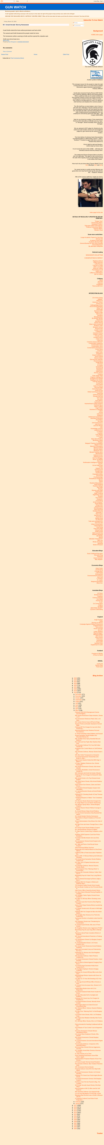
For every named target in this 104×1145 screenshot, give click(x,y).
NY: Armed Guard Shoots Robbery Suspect (87, 827)
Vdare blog (99, 527)
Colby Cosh (99, 339)
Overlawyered (99, 469)
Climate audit (99, 336)
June (77, 705)
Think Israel (99, 667)
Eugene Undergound (97, 377)
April (76, 708)
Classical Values (98, 333)
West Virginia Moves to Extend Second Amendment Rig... (86, 1005)
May (76, 707)
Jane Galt (100, 577)
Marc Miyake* (99, 559)
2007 (75, 1123)
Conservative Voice (97, 346)
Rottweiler (100, 499)
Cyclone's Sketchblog (96, 609)
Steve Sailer (99, 514)
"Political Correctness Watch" (94, 227)
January (77, 1103)
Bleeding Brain (98, 317)
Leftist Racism (99, 264)
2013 (75, 1112)
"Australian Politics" (97, 224)
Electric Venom (98, 372)
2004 (75, 1128)
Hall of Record (98, 402)
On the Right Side (97, 465)
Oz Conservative (98, 603)
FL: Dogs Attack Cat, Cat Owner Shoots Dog (88, 802)
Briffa (101, 621)
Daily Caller (99, 352)
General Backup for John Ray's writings (91, 243)
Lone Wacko (99, 434)
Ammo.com (99, 303)
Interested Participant (97, 418)
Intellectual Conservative (95, 417)
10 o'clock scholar (97, 297)
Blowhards (100, 319)
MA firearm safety (98, 440)
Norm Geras (99, 627)
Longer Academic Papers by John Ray (92, 237)
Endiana (100, 374)
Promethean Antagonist (96, 478)
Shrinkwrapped (98, 508)
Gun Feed (100, 397)
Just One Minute (98, 425)
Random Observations (96, 483)
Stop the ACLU (98, 515)
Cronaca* (100, 350)
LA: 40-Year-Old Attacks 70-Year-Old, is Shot (88, 1093)
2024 (75, 681)
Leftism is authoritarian (96, 272)
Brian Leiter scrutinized (96, 324)
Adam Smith (99, 568)
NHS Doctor (99, 636)
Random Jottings (98, 486)
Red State (100, 487)
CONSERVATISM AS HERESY (93, 258)
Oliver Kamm (99, 637)
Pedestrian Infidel (98, 474)
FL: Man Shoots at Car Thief (83, 1053)
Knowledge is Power (97, 428)
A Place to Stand (98, 655)
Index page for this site (96, 212)
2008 (75, 1121)
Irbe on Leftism (98, 274)
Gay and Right (98, 387)
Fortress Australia (98, 597)
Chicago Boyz (99, 571)
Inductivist (100, 414)
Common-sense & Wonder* (95, 342)
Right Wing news (98, 494)
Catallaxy (100, 596)
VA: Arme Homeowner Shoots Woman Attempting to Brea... (86, 1031)
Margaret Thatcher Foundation (94, 443)
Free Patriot (99, 384)
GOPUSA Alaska (98, 394)
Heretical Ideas (98, 405)
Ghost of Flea (99, 390)
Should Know (99, 506)
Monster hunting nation (96, 452)
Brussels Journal (98, 327)
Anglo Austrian (98, 619)
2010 (75, 1118)
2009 (75, 1119)
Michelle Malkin (98, 449)
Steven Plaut (99, 665)
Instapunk (100, 415)
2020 (75, 689)
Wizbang (100, 543)
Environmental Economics (95, 575)
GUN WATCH (15, 7)
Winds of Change (98, 542)
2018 (75, 692)
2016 (75, 1107)
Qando (101, 480)
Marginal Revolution (97, 581)
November (78, 696)
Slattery (100, 605)
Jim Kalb (100, 421)
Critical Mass (99, 349)
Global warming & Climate (95, 392)
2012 (75, 1114)
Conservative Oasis (97, 344)
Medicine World (98, 447)
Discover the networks (96, 359)
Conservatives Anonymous (95, 347)
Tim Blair (100, 606)
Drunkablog (99, 367)
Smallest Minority (98, 511)
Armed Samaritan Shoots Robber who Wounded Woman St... (86, 736)
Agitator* (100, 299)
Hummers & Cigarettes (96, 409)
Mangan (100, 442)
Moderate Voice (98, 450)
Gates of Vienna (98, 386)
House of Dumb (98, 628)
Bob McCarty (99, 321)
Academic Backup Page (96, 242)
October (77, 698)
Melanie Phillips (98, 634)
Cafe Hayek (99, 572)
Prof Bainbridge (98, 477)
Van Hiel (100, 281)
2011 (75, 1116)
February (78, 1101)
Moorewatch (99, 453)
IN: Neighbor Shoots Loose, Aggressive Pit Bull (88, 928)
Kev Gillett (100, 599)
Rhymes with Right (97, 490)
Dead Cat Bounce (97, 355)
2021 (75, 687)
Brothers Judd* (98, 325)
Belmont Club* (98, 311)
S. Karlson (100, 578)
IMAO (101, 411)
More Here (6, 40)
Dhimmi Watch (98, 358)
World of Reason (98, 544)
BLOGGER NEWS (97, 318)
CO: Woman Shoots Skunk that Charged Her (88, 801)
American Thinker (97, 302)
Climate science (98, 337)
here (87, 165)
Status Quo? (99, 271)
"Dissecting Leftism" (97, 222)
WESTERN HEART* (97, 608)
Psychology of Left (97, 269)
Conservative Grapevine (96, 343)
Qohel (101, 481)
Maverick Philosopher (96, 446)
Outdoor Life (99, 468)
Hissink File (99, 600)
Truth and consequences (95, 521)
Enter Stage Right (97, 375)
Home (35, 54)
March (77, 710)
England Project (98, 625)
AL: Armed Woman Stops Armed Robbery (87, 811)
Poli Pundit (99, 475)
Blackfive (100, 315)
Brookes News (98, 594)
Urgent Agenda (98, 525)
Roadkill (100, 496)
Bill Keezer (99, 314)
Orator (101, 467)
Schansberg (99, 500)
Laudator (100, 433)
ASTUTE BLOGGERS (96, 306)
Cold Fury (100, 340)
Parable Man (99, 471)
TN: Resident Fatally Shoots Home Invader (87, 885)
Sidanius (100, 283)
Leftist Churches (98, 262)
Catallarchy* (99, 331)
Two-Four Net (99, 522)
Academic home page (96, 240)
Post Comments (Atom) (17, 58)
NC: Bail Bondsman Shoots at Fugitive (86, 829)
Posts (76, 22)
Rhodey (100, 489)
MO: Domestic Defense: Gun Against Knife (87, 1091)
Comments (77, 25)
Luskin (101, 437)
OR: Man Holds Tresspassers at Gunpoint (87, 755)
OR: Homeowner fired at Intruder (84, 1067)
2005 (75, 1127)
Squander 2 (99, 512)
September (78, 699)
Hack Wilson (99, 400)
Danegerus (99, 353)
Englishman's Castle (97, 644)
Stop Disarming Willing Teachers (84, 847)
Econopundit (99, 574)
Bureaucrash (99, 328)
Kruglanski (100, 284)
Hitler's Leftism (98, 406)
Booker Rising (98, 322)
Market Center (99, 444)
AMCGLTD (99, 300)
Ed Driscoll (99, 368)
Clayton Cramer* (98, 334)
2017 (75, 1105)
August (77, 701)
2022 (75, 685)
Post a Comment (7, 51)
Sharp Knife (99, 505)
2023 (75, 683)
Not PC (100, 464)
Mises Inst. (100, 583)
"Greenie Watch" (98, 228)
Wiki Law (100, 540)
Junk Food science (97, 422)
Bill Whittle (100, 536)
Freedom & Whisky (97, 653)
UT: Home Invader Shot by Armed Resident (87, 1062)
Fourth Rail (99, 383)
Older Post (66, 54)
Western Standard (97, 534)
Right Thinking (98, 493)
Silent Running (98, 509)
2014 (75, 1110)
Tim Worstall (99, 519)
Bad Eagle (100, 309)
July (76, 703)
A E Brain (100, 593)
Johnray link (99, 239)
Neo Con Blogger (98, 458)
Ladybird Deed (98, 430)
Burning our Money (97, 622)
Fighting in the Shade (96, 380)
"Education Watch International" (93, 225)
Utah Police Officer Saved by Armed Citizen (87, 890)
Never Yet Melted (98, 459)
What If (101, 537)
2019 (75, 690)
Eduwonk (100, 556)
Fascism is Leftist (98, 265)
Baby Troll (100, 308)
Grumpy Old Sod (98, 396)
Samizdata (100, 640)
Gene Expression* (97, 389)
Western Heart (98, 230)
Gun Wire (100, 399)
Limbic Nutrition (98, 631)
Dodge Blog (99, 362)
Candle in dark (98, 330)
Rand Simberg (98, 484)
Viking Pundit (99, 530)
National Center (98, 455)
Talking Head (99, 518)
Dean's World (99, 356)
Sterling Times (98, 643)
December (78, 694)
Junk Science (99, 424)
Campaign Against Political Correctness (91, 624)
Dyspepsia (100, 369)
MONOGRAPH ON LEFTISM (94, 255)
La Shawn (100, 431)
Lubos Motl (99, 436)
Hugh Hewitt (99, 408)
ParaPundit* (99, 472)
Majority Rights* (98, 633)
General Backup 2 (97, 244)
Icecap (101, 412)
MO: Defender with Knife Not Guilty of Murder (88, 773)
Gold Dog (100, 393)
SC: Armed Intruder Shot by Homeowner (86, 816)
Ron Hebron (99, 497)
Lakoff (101, 280)
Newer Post (4, 54)
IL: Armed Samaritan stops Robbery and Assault (89, 733)
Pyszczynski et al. (97, 286)
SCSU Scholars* (98, 502)
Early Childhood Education (95, 553)
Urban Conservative (97, 524)
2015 (75, 1109)
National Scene (98, 456)
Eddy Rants (99, 371)
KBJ (101, 427)
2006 (75, 1125)
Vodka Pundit (99, 531)
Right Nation (99, 492)
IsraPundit (100, 664)
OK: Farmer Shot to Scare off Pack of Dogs (87, 722)
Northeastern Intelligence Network (93, 462)
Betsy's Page (99, 312)
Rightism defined (98, 261)
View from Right (98, 528)
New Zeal (100, 461)
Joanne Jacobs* (98, 558)
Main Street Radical (97, 439)
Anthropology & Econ (96, 305)
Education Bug (98, 555)
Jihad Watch (99, 419)
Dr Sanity (100, 365)
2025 (75, 680)
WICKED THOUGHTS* (96, 539)
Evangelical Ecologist (96, 378)
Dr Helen (100, 364)
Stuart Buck (99, 517)
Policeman (100, 639)
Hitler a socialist (98, 267)
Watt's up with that (97, 533)
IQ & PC (100, 630)
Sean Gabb (99, 642)
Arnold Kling (99, 569)
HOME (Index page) (97, 34)
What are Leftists (98, 268)
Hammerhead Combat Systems (94, 403)
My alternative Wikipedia (96, 246)
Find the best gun (98, 381)
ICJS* (101, 602)
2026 (75, 678)
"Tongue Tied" (99, 221)
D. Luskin (100, 580)
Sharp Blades (99, 503)
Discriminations (98, 361)
